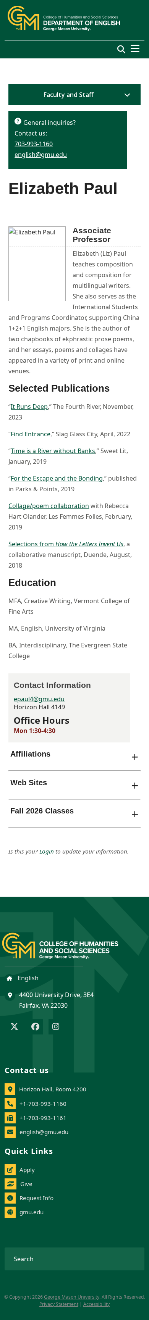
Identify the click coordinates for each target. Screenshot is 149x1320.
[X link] (14, 1027)
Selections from (65, 544)
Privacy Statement (58, 1304)
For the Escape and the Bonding (57, 478)
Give (26, 1184)
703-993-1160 (34, 144)
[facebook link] (35, 1027)
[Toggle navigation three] (135, 49)
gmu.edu (31, 1212)
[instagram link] (56, 1027)
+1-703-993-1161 (42, 1118)
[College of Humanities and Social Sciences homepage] (68, 941)
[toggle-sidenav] (125, 94)
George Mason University (71, 1297)
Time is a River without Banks (53, 451)
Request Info (36, 1198)
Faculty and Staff (69, 94)
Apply (27, 1169)
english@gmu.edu (41, 154)
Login (46, 851)
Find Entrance (30, 434)
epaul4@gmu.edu (39, 699)
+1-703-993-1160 (42, 1103)
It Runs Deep (29, 406)
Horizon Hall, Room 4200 (52, 1089)
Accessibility (96, 1304)
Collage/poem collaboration (48, 506)
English (27, 978)
